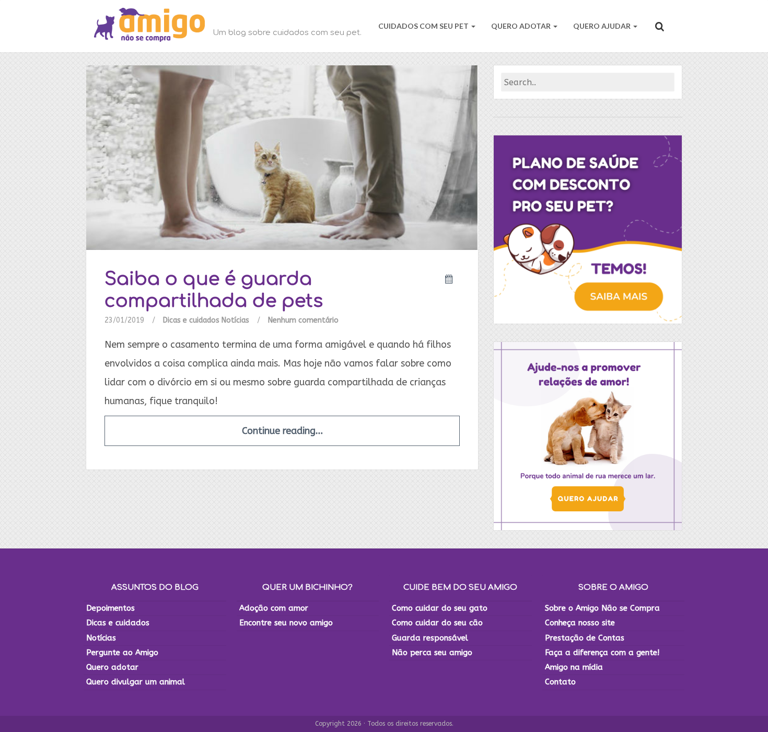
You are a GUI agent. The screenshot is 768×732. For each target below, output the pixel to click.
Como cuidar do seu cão (437, 622)
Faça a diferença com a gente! (602, 652)
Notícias (235, 320)
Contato (560, 682)
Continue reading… (282, 431)
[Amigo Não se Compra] (149, 26)
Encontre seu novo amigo (286, 622)
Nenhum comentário (303, 320)
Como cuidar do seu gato (439, 608)
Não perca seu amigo (432, 652)
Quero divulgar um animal (135, 682)
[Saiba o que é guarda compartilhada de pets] (282, 157)
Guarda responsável (430, 638)
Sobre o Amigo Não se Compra (602, 608)
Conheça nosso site (580, 622)
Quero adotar (112, 667)
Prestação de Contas (584, 638)
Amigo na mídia (574, 667)
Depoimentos (110, 608)
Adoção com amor (273, 608)
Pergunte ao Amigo (122, 652)
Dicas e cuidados (191, 320)
